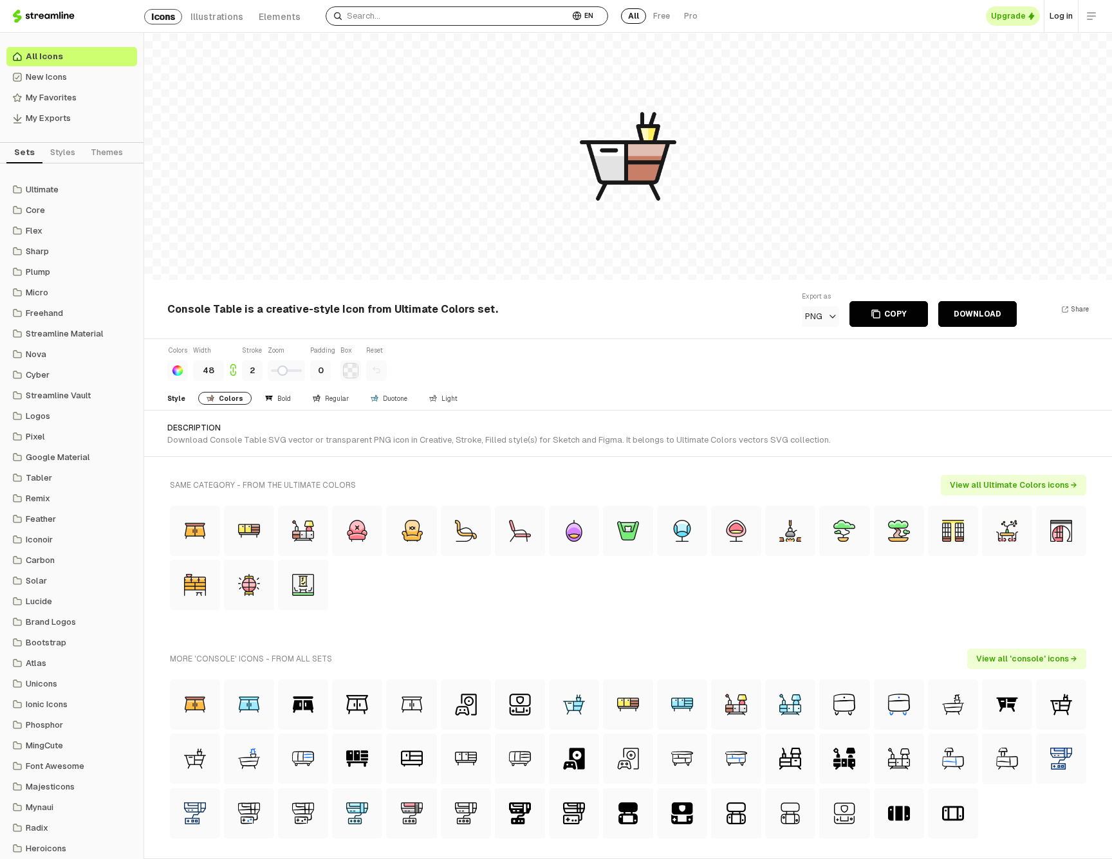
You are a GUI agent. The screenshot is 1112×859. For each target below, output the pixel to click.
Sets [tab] (24, 152)
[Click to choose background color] (350, 371)
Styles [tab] (62, 152)
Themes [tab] (107, 152)
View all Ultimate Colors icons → (1013, 485)
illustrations (216, 17)
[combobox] (447, 16)
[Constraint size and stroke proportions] (233, 363)
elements (280, 17)
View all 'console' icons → (1026, 658)
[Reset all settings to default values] (376, 370)
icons (163, 17)
